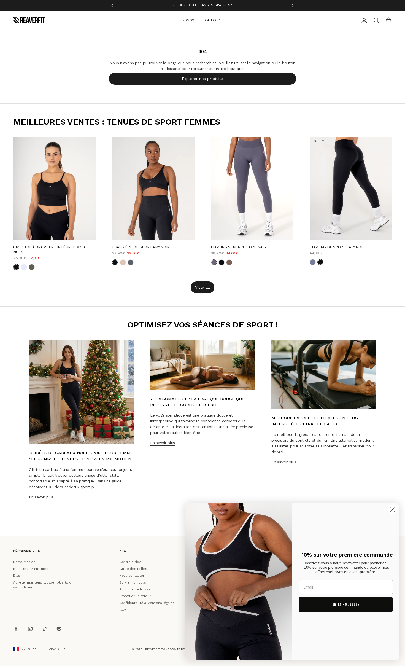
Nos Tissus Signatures (30, 569)
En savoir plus (41, 497)
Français (52, 649)
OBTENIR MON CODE (345, 604)
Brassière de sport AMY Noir (140, 247)
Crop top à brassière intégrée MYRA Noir (49, 249)
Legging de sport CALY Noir (337, 247)
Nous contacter (132, 576)
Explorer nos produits (202, 78)
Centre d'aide (130, 562)
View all (202, 287)
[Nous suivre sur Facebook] (16, 629)
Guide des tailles (133, 569)
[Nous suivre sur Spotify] (59, 629)
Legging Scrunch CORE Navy (238, 247)
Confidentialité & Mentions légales (147, 603)
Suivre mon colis (133, 582)
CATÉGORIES (215, 20)
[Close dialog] (392, 510)
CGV (123, 610)
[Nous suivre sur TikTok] (44, 629)
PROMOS (187, 20)
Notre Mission (24, 562)
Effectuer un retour (135, 596)
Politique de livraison (136, 589)
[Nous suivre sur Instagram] (30, 629)
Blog (16, 576)
